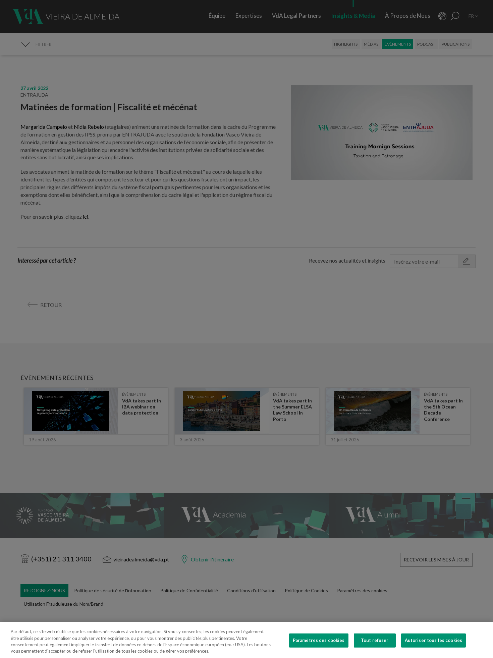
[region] (246, 640)
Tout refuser (375, 640)
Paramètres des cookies (319, 640)
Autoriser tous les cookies (433, 640)
